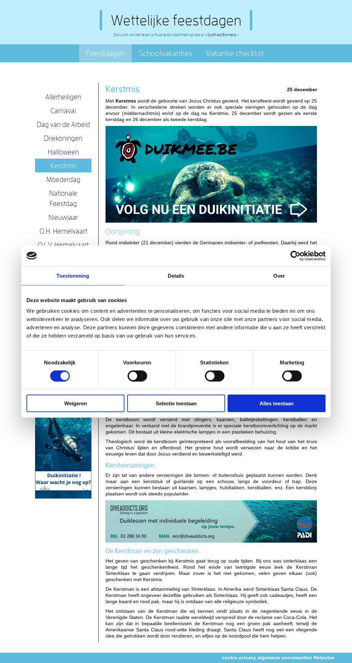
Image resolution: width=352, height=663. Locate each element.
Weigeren (75, 403)
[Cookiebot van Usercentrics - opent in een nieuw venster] (295, 255)
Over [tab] (279, 275)
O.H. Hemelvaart (63, 231)
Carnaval (63, 110)
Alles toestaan (277, 403)
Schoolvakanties (165, 53)
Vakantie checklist (235, 53)
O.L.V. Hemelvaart (63, 244)
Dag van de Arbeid (63, 124)
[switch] (137, 375)
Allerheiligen (63, 97)
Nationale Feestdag (63, 198)
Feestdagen (105, 53)
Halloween (63, 152)
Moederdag (63, 179)
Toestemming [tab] (72, 275)
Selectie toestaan (176, 403)
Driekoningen (63, 138)
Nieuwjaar (63, 217)
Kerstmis (63, 165)
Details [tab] (176, 275)
